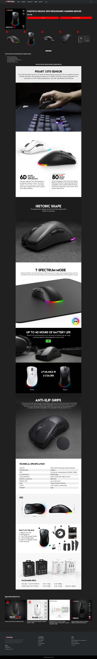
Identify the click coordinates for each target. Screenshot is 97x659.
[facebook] (5, 645)
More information (76, 17)
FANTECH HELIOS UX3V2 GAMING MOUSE (14, 621)
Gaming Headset (41, 638)
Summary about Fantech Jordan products (78, 640)
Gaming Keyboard (41, 643)
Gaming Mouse (41, 640)
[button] (46, 50)
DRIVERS (35, 1)
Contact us (29, 1)
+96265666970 (7, 647)
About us (41, 1)
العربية (46, 1)
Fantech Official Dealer (75, 643)
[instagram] (6, 645)
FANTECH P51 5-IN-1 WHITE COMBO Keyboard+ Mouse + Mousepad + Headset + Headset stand (59, 623)
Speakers (39, 645)
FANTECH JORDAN (74, 641)
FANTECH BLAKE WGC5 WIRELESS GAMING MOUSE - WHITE (36, 622)
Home (18, 1)
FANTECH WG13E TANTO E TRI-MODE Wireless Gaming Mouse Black (79, 622)
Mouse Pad (40, 641)
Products (24, 1)
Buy (43, 17)
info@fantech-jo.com (9, 649)
